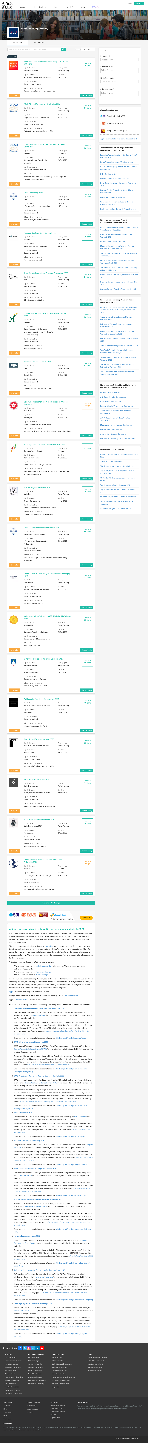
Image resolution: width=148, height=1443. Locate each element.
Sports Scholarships (11, 1364)
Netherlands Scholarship (36, 1384)
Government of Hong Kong (43, 1277)
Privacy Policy (31, 1406)
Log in (130, 4)
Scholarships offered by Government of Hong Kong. (74, 1300)
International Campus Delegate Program (58, 1407)
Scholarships (18, 42)
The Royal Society (25, 1175)
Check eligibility (87, 95)
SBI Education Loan (58, 1361)
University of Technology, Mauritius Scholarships (117, 439)
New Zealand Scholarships (37, 1380)
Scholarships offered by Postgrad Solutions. (72, 1164)
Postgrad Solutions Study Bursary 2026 (40, 233)
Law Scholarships (10, 1370)
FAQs (5, 1415)
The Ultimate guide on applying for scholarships (117, 466)
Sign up (139, 4)
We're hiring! (7, 1402)
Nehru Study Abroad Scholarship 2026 (39, 819)
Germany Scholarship (35, 1364)
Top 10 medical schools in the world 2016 (115, 485)
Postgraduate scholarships (13, 1393)
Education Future (39, 1015)
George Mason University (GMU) (36, 1206)
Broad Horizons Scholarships (110, 392)
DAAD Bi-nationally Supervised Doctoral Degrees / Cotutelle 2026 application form (48, 1101)
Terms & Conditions (33, 1402)
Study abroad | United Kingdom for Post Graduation (118, 497)
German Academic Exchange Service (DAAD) (30, 1049)
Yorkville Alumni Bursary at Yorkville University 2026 (119, 346)
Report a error (55, 1418)
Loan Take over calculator (96, 1364)
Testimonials (7, 1412)
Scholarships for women (12, 1390)
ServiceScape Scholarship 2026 (36, 779)
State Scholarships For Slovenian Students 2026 (43, 659)
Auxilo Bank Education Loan (61, 1380)
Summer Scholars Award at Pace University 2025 (118, 289)
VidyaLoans (56, 1387)
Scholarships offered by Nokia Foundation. (71, 1136)
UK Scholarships (33, 1361)
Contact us (7, 1419)
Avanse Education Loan (59, 1367)
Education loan (39, 43)
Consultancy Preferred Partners (58, 1413)
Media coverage (32, 1409)
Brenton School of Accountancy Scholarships (116, 406)
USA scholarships (22, 1000)
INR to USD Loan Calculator (96, 1361)
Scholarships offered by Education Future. (71, 1038)
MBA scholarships (10, 1374)
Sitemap (29, 1412)
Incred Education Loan (59, 1374)
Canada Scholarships (35, 1370)
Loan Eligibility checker (95, 1370)
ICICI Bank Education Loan (60, 1384)
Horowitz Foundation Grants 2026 (37, 362)
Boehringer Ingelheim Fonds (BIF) (26, 1311)
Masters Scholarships (12, 1380)
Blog (5, 1409)
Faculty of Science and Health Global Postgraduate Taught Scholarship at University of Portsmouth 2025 (118, 309)
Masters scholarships (43, 972)
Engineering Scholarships (13, 1367)
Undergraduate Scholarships (14, 1377)
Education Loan (57, 1357)
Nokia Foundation (80, 1117)
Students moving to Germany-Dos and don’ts (116, 509)
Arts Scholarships (10, 1357)
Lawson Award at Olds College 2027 (113, 242)
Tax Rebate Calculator (95, 1367)
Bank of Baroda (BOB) (115, 123)
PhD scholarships (42, 975)
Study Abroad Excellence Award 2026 (39, 739)
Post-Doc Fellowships (12, 1387)
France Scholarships (35, 1377)
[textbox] (120, 70)
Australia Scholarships (35, 1367)
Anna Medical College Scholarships (113, 434)
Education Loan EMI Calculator (97, 1357)
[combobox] (119, 59)
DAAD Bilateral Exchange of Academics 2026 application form (48, 1065)
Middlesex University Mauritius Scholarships (116, 425)
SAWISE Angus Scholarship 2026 (37, 487)
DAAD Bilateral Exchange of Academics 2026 (42, 104)
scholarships (48, 946)
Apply (11, 992)
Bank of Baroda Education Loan (62, 1364)
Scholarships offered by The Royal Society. (71, 1195)
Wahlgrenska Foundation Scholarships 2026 (41, 699)
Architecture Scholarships (13, 1361)
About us (6, 1406)
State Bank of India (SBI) (116, 116)
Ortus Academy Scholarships (111, 402)
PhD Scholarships (10, 1384)
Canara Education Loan (59, 1370)
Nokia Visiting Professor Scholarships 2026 (41, 528)
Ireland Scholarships (35, 1374)
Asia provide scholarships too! (111, 462)
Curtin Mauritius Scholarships (111, 430)
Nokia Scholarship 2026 (33, 193)
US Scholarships (33, 1357)
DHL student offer (71, 996)
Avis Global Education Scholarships (113, 397)
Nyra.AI (95, 7)
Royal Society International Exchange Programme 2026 (46, 273)
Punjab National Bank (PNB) (117, 131)
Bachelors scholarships (44, 966)
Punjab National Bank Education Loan (64, 1377)
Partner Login (55, 1402)
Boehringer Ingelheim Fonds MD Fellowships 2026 (44, 444)
